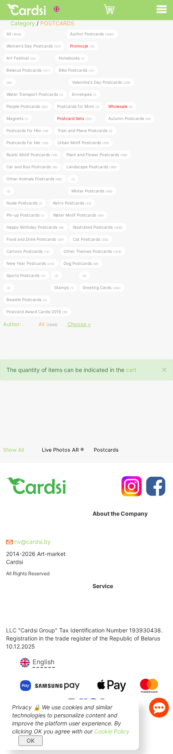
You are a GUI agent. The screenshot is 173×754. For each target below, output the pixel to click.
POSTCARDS (57, 23)
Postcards (106, 450)
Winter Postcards (92, 190)
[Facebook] (155, 486)
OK (30, 740)
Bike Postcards (76, 70)
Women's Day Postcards (33, 45)
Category (22, 23)
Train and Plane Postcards (85, 130)
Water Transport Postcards (34, 94)
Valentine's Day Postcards (101, 82)
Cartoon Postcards (28, 251)
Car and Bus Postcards (32, 166)
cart (131, 369)
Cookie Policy (112, 731)
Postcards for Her (27, 142)
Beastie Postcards (26, 299)
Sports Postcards (25, 275)
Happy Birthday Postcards (35, 227)
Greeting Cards (101, 287)
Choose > (79, 324)
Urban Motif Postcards (83, 142)
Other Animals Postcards (34, 178)
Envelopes (84, 94)
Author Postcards (92, 33)
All (13, 33)
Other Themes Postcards (93, 251)
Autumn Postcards (129, 118)
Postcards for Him (27, 130)
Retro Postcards (72, 202)
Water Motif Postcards (78, 215)
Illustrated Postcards (98, 227)
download (105, 620)
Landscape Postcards (91, 166)
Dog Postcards (81, 263)
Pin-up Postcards (25, 215)
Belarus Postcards (28, 70)
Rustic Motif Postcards (32, 154)
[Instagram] (130, 486)
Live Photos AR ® (63, 450)
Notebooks (71, 58)
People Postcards (27, 106)
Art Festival (21, 58)
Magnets (17, 118)
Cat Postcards (91, 239)
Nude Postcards (24, 202)
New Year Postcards (30, 263)
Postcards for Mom (78, 106)
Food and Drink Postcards (35, 239)
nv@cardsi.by (32, 541)
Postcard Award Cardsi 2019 (37, 311)
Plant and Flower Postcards (97, 154)
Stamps (64, 287)
